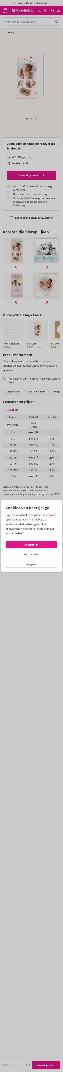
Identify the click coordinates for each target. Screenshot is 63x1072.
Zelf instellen (31, 554)
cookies (52, 515)
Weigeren (31, 564)
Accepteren (31, 544)
